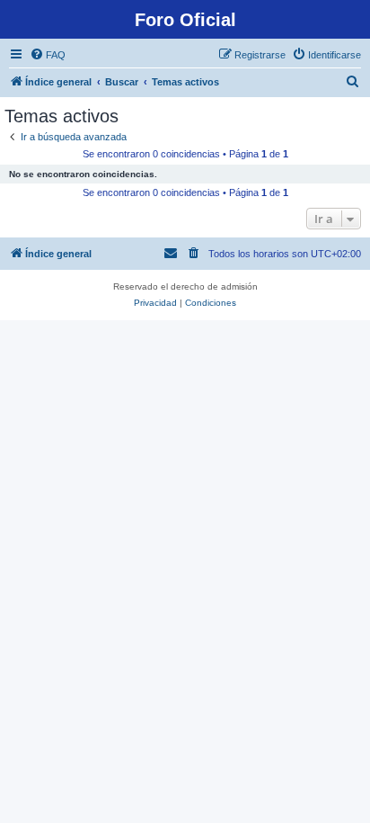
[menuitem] (48, 55)
